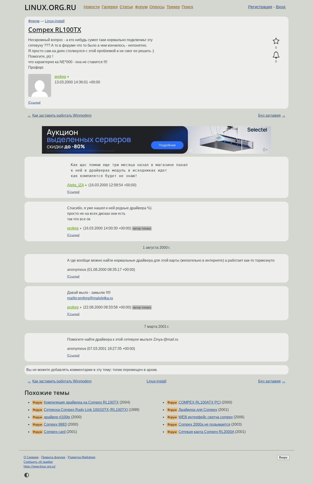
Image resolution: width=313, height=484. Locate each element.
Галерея (110, 7)
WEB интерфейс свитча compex (205, 417)
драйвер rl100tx (57, 417)
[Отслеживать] (276, 55)
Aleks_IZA (75, 185)
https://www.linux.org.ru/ (39, 466)
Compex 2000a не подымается (204, 424)
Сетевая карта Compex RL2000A (206, 432)
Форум (141, 7)
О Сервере (31, 457)
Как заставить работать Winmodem (61, 115)
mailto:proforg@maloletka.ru (90, 298)
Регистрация (260, 7)
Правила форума (53, 457)
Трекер (173, 7)
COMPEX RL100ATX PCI (199, 402)
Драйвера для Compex (197, 410)
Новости (92, 7)
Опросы (157, 7)
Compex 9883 (55, 424)
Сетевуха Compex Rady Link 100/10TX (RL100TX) (86, 410)
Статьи (126, 7)
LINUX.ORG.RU (50, 7)
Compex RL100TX (54, 29)
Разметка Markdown (81, 457)
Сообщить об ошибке (38, 462)
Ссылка (34, 102)
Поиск (187, 7)
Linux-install (55, 21)
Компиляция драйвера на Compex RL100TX (81, 402)
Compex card (55, 432)
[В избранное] (276, 41)
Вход (281, 7)
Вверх (283, 457)
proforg (60, 77)
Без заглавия (269, 115)
